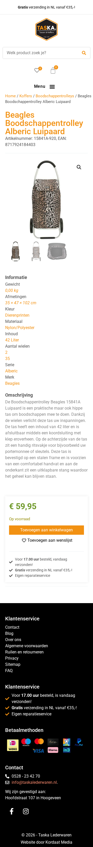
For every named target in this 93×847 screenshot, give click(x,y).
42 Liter (12, 340)
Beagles (12, 383)
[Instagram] (25, 811)
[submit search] (84, 53)
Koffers (25, 96)
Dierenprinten (17, 315)
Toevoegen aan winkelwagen (46, 530)
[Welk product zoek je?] (39, 53)
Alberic (11, 371)
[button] (52, 86)
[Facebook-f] (11, 811)
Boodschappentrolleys (55, 96)
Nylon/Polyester (19, 327)
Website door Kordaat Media (46, 842)
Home (10, 96)
